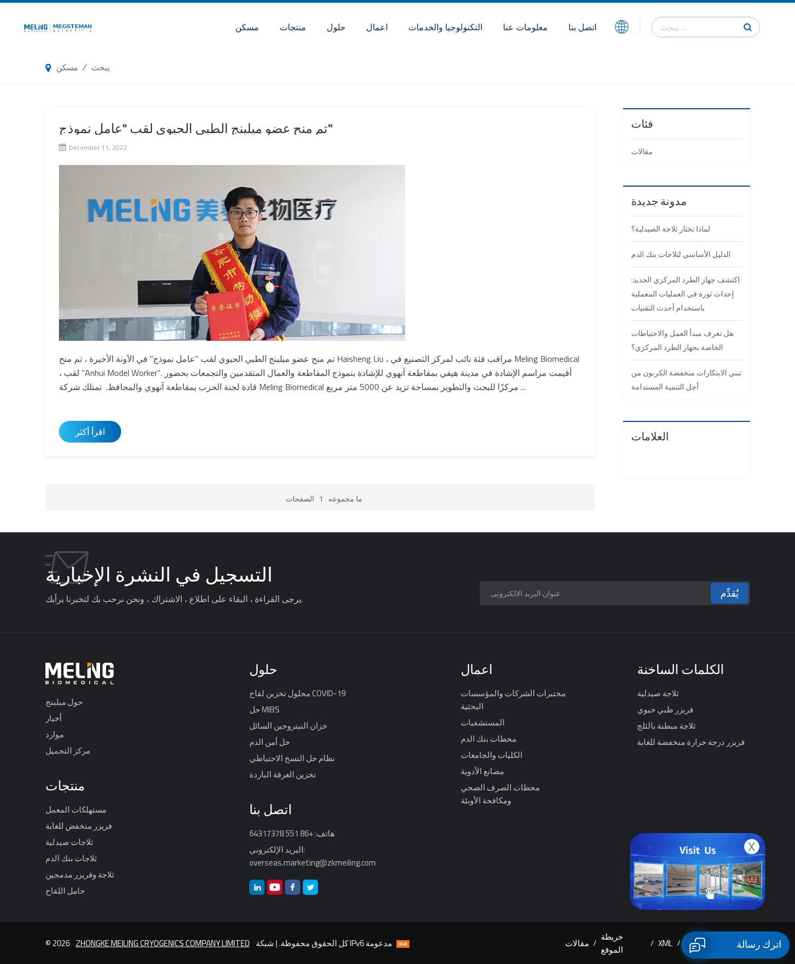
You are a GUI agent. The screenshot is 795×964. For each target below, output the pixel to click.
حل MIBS (264, 709)
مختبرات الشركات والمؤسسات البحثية (513, 699)
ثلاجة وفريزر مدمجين (79, 874)
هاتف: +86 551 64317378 (292, 833)
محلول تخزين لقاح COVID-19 (297, 693)
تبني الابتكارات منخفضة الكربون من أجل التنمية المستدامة (686, 379)
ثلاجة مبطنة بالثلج (666, 725)
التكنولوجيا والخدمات (445, 27)
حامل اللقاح (65, 890)
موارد (54, 734)
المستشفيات (483, 722)
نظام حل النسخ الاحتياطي (292, 757)
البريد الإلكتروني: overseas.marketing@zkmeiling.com (312, 856)
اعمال (377, 27)
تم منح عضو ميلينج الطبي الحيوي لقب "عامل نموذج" (196, 128)
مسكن (247, 27)
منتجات (293, 27)
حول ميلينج (64, 701)
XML (665, 942)
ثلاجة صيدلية (658, 693)
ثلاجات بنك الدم (71, 858)
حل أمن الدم (269, 741)
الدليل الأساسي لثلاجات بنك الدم (681, 254)
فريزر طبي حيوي (665, 709)
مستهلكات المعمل (76, 809)
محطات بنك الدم (488, 738)
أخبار (53, 717)
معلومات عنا (525, 27)
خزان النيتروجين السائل (288, 725)
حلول (336, 27)
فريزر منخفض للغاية (78, 825)
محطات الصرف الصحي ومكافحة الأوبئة (500, 793)
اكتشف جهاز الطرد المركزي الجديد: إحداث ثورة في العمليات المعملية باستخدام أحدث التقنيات (685, 293)
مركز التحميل (67, 750)
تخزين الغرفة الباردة (282, 774)
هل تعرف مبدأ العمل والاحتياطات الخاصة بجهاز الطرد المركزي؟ (682, 340)
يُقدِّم (729, 593)
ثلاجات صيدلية (69, 841)
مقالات (642, 151)
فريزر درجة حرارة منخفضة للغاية (691, 741)
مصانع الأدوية (482, 770)
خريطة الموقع (612, 943)
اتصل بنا (582, 27)
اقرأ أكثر (90, 432)
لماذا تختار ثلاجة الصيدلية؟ (670, 228)
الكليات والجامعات (491, 754)
